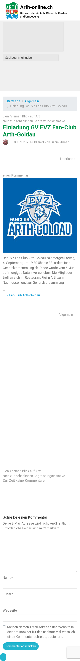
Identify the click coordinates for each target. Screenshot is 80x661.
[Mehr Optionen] (31, 454)
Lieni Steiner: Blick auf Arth (22, 116)
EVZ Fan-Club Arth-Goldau (21, 295)
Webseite (10, 610)
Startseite (13, 101)
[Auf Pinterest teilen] (31, 398)
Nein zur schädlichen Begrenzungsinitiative (34, 121)
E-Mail (8, 594)
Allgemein (32, 101)
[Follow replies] (31, 496)
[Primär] (33, 37)
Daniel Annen (60, 142)
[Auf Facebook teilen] (31, 370)
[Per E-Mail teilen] (31, 426)
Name (8, 578)
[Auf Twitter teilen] (31, 342)
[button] (3, 657)
